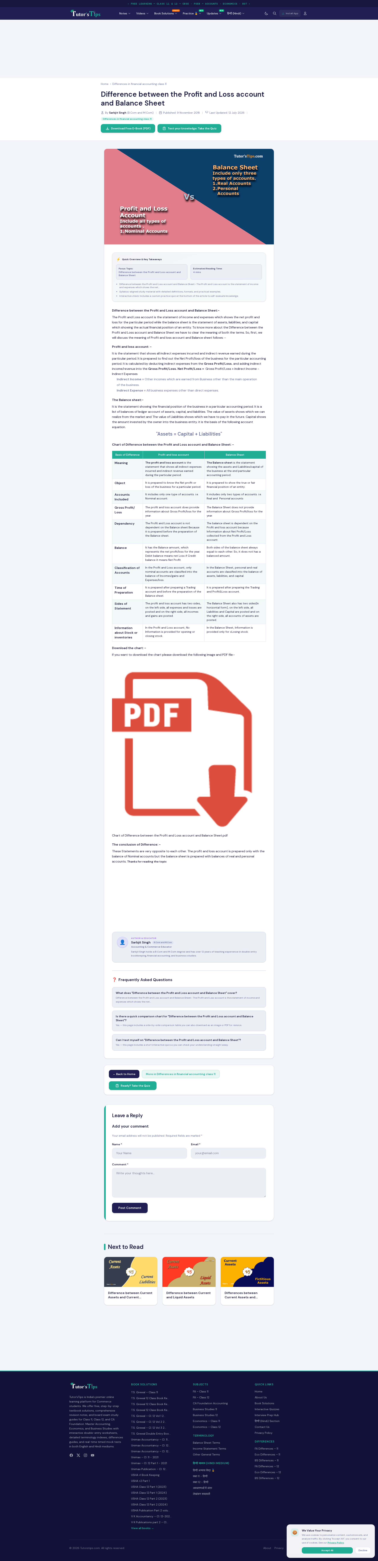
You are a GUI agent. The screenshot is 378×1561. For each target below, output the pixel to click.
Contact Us (262, 1427)
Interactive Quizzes (267, 1409)
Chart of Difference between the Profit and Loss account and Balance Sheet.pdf (170, 835)
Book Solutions (264, 1403)
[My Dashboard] (305, 13)
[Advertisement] (189, 48)
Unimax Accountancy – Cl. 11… (150, 1439)
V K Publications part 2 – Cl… (149, 1522)
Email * (195, 1144)
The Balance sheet (126, 400)
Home (104, 84)
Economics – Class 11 (206, 1421)
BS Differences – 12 (267, 1478)
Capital (186, 434)
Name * (117, 1144)
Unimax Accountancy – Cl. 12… (150, 1445)
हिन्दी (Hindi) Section (267, 1421)
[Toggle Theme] (266, 13)
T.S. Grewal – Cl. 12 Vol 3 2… (148, 1427)
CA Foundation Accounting (210, 1403)
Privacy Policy (263, 1433)
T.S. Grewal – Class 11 (144, 1392)
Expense (136, 390)
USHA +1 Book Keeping (145, 1475)
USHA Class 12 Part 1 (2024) (149, 1492)
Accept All (327, 1550)
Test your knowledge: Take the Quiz (192, 128)
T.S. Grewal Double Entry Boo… (151, 1433)
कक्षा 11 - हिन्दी (200, 1476)
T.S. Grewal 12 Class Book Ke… (150, 1398)
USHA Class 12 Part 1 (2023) (148, 1487)
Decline (363, 1550)
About (267, 1548)
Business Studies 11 (205, 1409)
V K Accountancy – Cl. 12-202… (151, 1516)
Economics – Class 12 (207, 1427)
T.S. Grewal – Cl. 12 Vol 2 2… (148, 1422)
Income (135, 379)
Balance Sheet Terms (206, 1442)
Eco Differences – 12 (268, 1472)
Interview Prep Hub (267, 1415)
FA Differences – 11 (266, 1448)
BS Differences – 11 (267, 1460)
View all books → (142, 1528)
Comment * (120, 1164)
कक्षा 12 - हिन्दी (200, 1482)
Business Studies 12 (205, 1415)
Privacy (279, 1548)
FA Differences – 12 (267, 1466)
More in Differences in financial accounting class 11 (181, 1074)
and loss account (171, 462)
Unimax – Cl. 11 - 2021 (144, 1457)
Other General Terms (206, 1454)
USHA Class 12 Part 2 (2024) (149, 1504)
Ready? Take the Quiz (135, 1085)
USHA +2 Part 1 (140, 1481)
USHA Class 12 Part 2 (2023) (149, 1498)
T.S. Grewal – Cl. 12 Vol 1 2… (148, 1416)
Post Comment (129, 1208)
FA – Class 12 (201, 1397)
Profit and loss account (130, 347)
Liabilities (209, 434)
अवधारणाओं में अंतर (202, 1488)
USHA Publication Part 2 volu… (150, 1510)
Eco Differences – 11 (267, 1454)
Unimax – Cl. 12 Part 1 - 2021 (149, 1463)
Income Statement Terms (209, 1448)
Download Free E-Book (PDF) (130, 128)
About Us (261, 1397)
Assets (164, 434)
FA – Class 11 (200, 1391)
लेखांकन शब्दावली (201, 1494)
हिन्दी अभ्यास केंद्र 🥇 (204, 1470)
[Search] (274, 13)
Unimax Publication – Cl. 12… (149, 1469)
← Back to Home (124, 1074)
